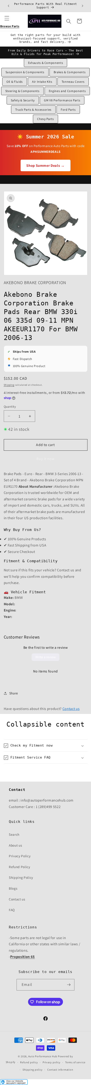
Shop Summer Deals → (45, 165)
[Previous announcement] (8, 6)
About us (15, 845)
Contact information (60, 1069)
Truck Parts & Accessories (33, 110)
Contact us (71, 708)
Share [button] (13, 693)
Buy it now (45, 458)
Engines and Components (67, 91)
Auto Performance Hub (42, 1056)
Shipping (9, 384)
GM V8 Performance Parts (62, 100)
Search (14, 834)
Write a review (45, 657)
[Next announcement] (82, 6)
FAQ (12, 910)
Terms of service (75, 1062)
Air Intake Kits (42, 82)
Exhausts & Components (45, 63)
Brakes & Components (70, 72)
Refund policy (29, 1062)
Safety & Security (23, 100)
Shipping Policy (21, 877)
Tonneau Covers (73, 82)
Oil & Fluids (14, 82)
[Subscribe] (68, 985)
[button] (9, 21)
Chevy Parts (45, 119)
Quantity (10, 406)
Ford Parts (68, 110)
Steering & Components (22, 91)
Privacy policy (52, 1062)
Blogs (13, 888)
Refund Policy (19, 867)
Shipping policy (33, 1069)
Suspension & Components (25, 72)
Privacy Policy (19, 856)
